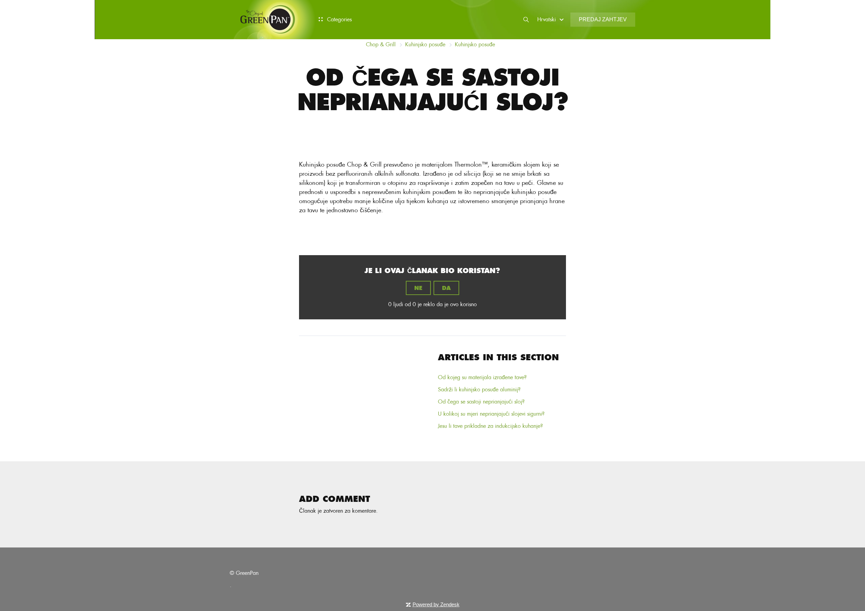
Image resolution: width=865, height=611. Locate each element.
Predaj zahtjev (603, 19)
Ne (418, 288)
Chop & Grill (381, 44)
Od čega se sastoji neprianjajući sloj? (481, 401)
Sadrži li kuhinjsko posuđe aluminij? (479, 389)
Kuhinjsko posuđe (425, 44)
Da (446, 288)
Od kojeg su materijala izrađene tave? (482, 377)
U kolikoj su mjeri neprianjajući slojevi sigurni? (491, 413)
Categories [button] (338, 19)
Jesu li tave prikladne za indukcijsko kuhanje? (490, 426)
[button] (551, 19)
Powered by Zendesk (436, 604)
